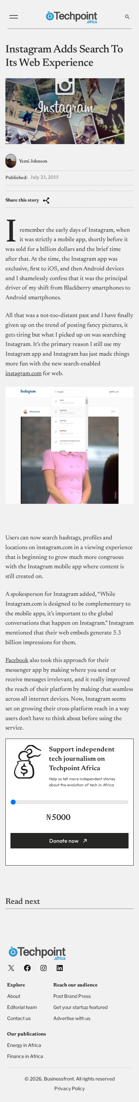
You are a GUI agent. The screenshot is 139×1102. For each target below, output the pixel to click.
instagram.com (23, 374)
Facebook (16, 661)
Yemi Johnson (33, 161)
